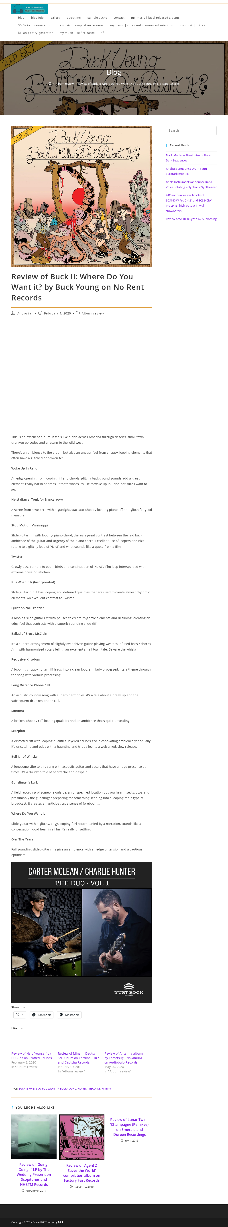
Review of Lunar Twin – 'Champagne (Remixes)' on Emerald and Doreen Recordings (129, 1127)
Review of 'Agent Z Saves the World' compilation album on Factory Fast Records (81, 1173)
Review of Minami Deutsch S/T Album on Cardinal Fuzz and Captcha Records (78, 1057)
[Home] (50, 84)
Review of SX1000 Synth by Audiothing (191, 219)
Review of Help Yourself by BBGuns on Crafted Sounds (31, 1055)
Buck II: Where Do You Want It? (39, 1088)
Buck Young (68, 1088)
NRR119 (106, 1088)
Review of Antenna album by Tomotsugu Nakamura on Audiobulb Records (123, 1057)
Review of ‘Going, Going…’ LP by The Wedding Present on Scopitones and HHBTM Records (34, 1174)
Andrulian (25, 313)
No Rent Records (89, 1088)
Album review (93, 313)
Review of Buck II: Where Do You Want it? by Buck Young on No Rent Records (128, 84)
